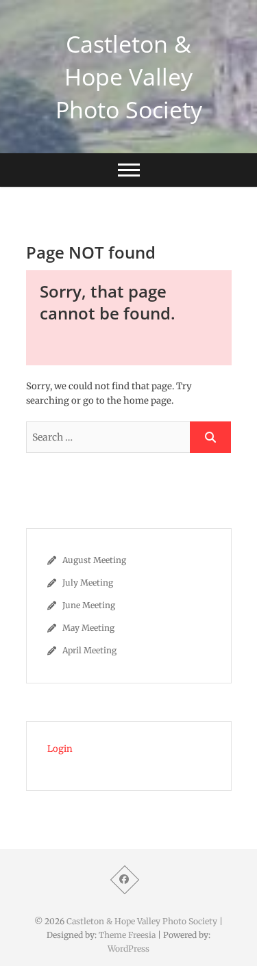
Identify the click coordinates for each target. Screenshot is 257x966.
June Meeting (88, 605)
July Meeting (87, 582)
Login (60, 749)
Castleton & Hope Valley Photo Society (129, 76)
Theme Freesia (127, 935)
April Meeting (89, 650)
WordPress (128, 948)
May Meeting (88, 628)
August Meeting (94, 560)
